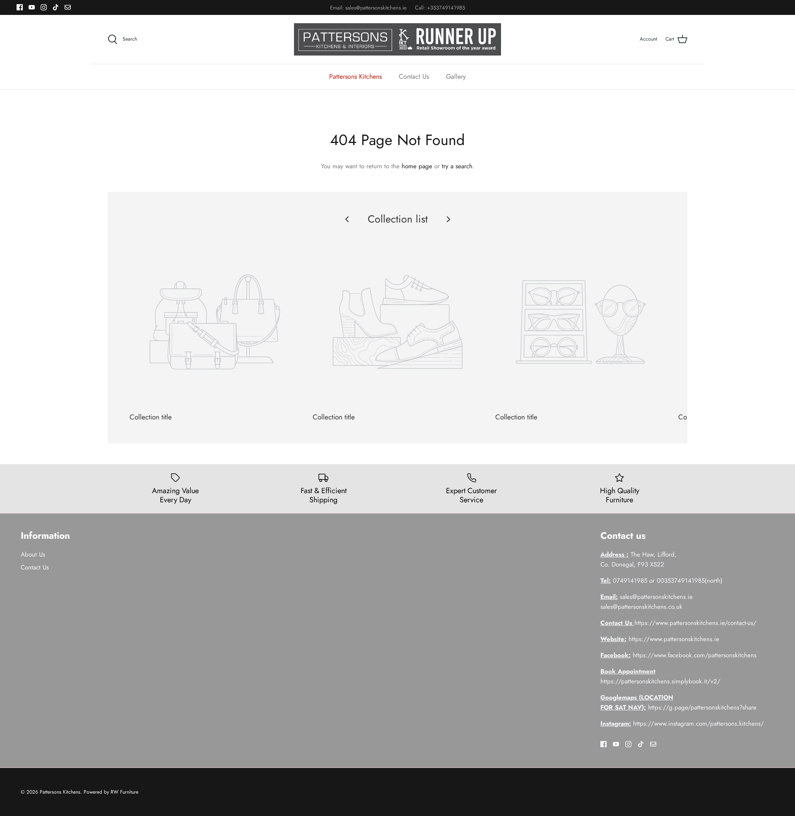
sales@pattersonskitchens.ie (376, 8)
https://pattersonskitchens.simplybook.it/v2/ (660, 681)
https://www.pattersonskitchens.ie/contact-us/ (695, 622)
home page (417, 166)
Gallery (456, 76)
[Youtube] (32, 7)
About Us (33, 554)
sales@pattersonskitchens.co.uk (641, 606)
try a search (457, 166)
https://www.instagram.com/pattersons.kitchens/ (698, 723)
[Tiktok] (56, 7)
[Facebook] (20, 7)
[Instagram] (44, 7)
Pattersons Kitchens (355, 76)
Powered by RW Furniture (111, 792)
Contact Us (414, 76)
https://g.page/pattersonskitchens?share (702, 707)
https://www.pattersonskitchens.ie (674, 639)
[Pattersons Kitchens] (397, 39)
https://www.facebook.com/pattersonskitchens (694, 655)
